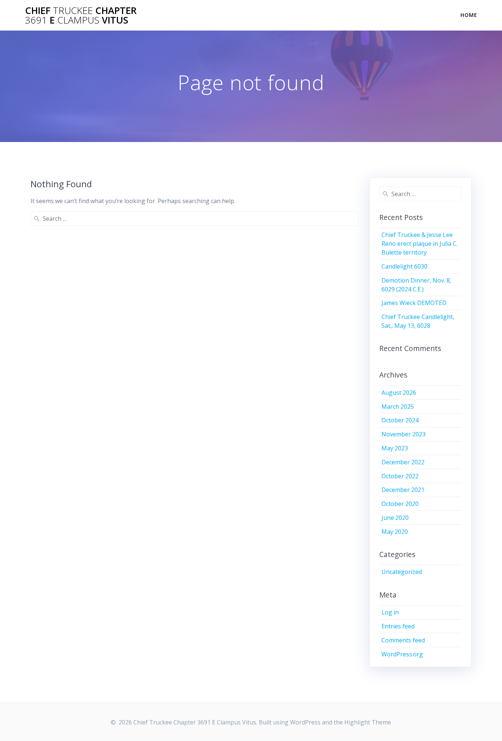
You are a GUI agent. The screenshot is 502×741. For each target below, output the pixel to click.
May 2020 (394, 532)
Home (468, 14)
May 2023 (394, 448)
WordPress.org (402, 654)
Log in (390, 612)
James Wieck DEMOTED (414, 303)
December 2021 (402, 490)
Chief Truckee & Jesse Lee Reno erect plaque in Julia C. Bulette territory (419, 243)
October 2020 (400, 504)
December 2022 (402, 462)
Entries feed (398, 626)
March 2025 (397, 407)
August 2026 (398, 393)
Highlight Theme (367, 722)
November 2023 (403, 434)
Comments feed (403, 640)
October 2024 (400, 420)
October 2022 (400, 476)
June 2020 (395, 518)
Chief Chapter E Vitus (81, 15)
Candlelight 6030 (404, 266)
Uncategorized (401, 572)
